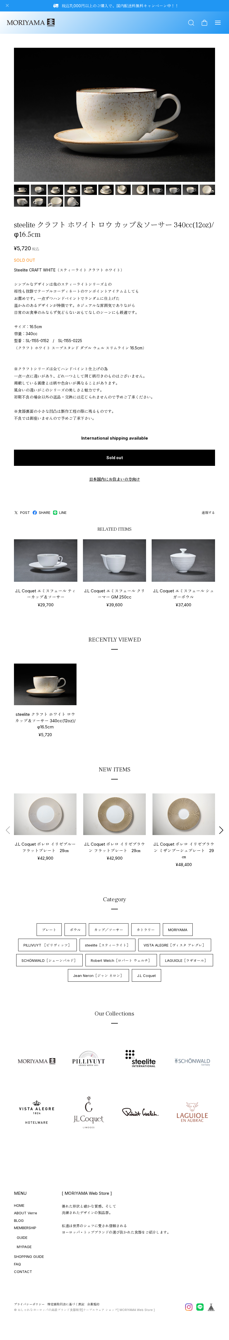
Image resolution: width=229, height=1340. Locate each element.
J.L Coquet (146, 975)
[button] (221, 830)
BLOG (19, 1220)
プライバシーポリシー (29, 1304)
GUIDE (22, 1237)
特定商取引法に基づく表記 (65, 1304)
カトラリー (146, 929)
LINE (62, 512)
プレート (49, 929)
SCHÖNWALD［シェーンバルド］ (49, 960)
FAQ (17, 1264)
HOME (19, 1205)
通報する (208, 513)
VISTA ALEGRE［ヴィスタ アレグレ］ (175, 945)
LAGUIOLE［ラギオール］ (186, 960)
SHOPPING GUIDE (29, 1256)
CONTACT (23, 1271)
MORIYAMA (177, 929)
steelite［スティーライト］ (107, 945)
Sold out (114, 457)
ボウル (75, 929)
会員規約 (93, 1304)
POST (25, 512)
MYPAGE (24, 1246)
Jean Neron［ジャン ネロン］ (98, 975)
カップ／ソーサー (108, 929)
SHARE (44, 512)
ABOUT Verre (25, 1213)
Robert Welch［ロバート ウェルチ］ (121, 960)
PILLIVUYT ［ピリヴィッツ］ (47, 945)
